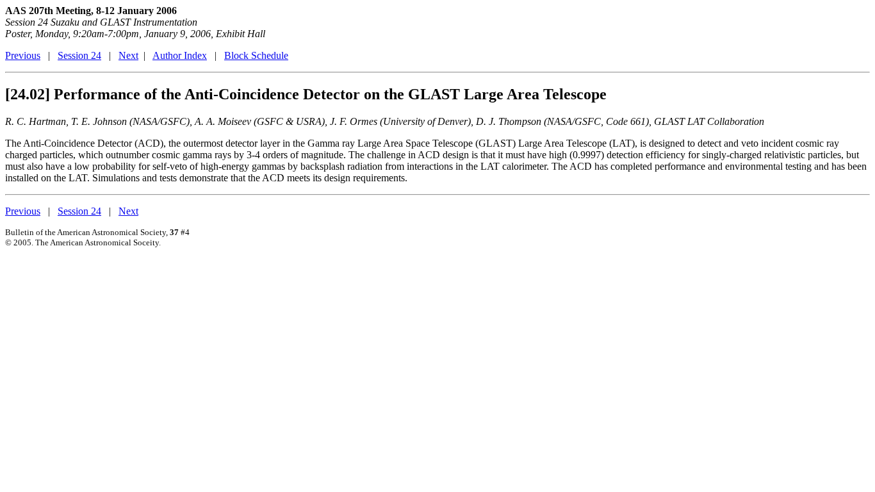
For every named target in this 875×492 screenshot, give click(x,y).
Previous (22, 55)
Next (128, 55)
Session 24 (79, 55)
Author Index (179, 55)
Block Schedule (256, 55)
